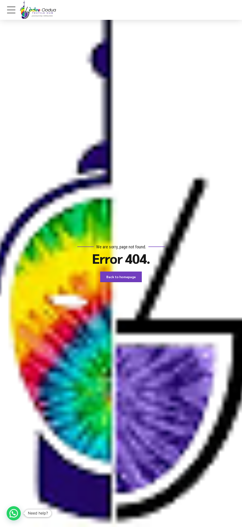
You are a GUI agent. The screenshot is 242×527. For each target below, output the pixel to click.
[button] (14, 513)
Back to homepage (121, 277)
